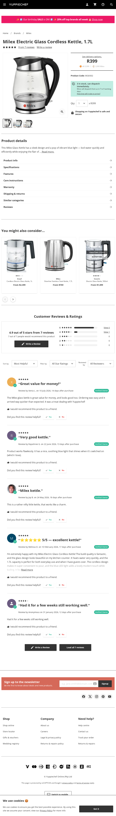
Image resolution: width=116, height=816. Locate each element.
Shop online (8, 725)
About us (45, 725)
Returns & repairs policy (52, 743)
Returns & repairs (86, 743)
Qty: (73, 103)
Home (5, 33)
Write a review (44, 47)
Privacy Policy (46, 810)
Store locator (9, 731)
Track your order (86, 737)
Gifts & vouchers (10, 737)
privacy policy (67, 783)
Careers (44, 731)
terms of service (83, 783)
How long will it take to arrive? (88, 93)
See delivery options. (92, 56)
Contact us (83, 731)
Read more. (47, 151)
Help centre (83, 725)
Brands (17, 33)
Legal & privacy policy (51, 737)
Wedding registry (11, 743)
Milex (28, 33)
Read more (27, 569)
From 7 (26, 47)
